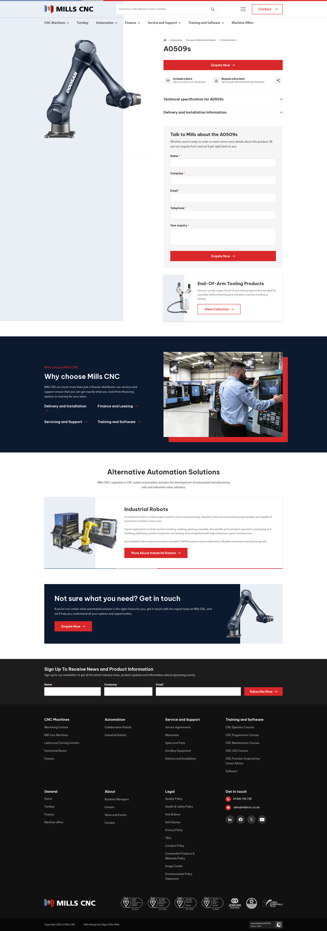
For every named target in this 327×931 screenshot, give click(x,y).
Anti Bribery (172, 814)
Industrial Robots (115, 735)
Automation (105, 23)
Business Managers (117, 799)
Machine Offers (242, 23)
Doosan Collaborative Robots (201, 40)
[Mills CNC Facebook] (240, 819)
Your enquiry (179, 225)
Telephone (178, 208)
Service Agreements (178, 727)
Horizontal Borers (55, 751)
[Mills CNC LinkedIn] (230, 819)
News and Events (116, 815)
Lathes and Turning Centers (61, 743)
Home (48, 799)
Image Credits (174, 866)
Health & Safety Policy (179, 806)
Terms (259, 926)
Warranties (172, 735)
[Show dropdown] (68, 23)
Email (174, 190)
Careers (109, 807)
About (110, 791)
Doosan (49, 758)
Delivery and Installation (180, 758)
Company (177, 173)
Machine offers (53, 822)
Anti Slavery (172, 822)
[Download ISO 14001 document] (186, 903)
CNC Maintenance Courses (242, 743)
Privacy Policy (174, 830)
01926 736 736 (242, 799)
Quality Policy (173, 799)
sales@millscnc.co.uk (246, 807)
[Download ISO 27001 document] (132, 903)
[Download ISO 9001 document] (212, 903)
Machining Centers (56, 727)
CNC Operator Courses (240, 727)
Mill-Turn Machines (56, 735)
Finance (130, 23)
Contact (110, 823)
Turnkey (82, 23)
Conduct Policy (174, 846)
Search (212, 9)
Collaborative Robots (118, 727)
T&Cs (168, 838)
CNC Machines (54, 23)
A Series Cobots (228, 40)
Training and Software (204, 23)
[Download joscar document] (235, 903)
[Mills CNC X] (251, 819)
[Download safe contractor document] (251, 903)
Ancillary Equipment (178, 751)
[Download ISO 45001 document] (159, 903)
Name (175, 156)
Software (231, 771)
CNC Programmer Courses (242, 735)
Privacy (253, 926)
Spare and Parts (175, 743)
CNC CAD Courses (237, 751)
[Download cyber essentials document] (272, 903)
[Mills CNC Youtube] (262, 819)
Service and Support (162, 23)
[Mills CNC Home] (68, 9)
